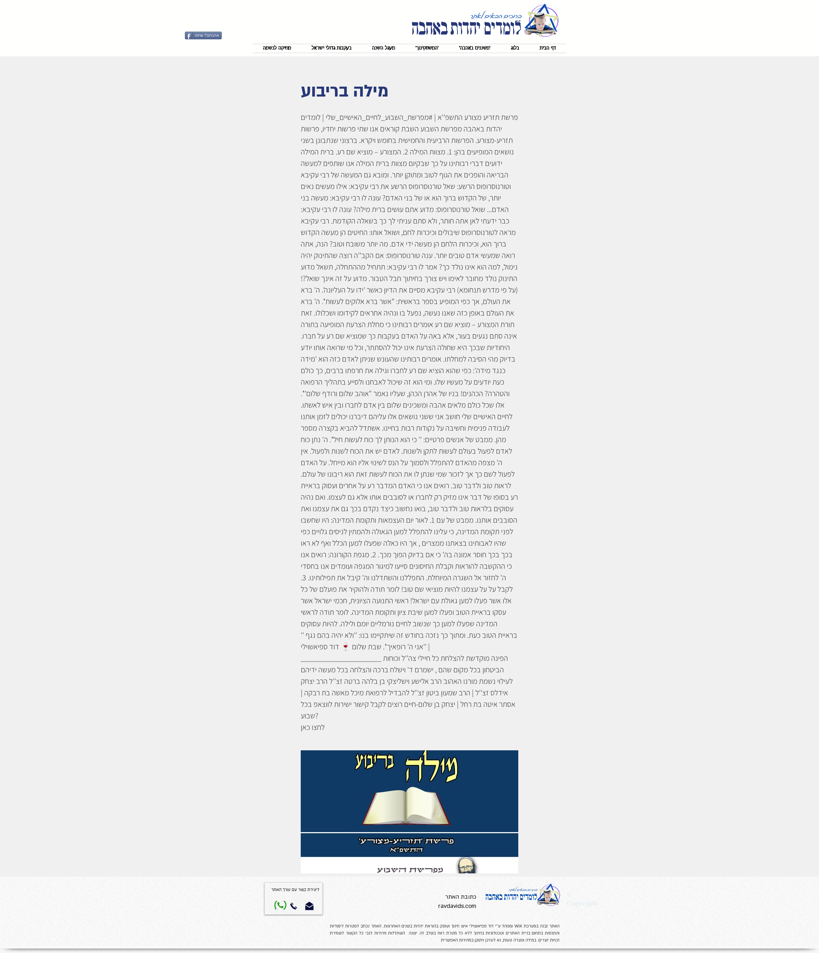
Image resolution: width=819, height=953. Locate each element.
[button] (475, 48)
